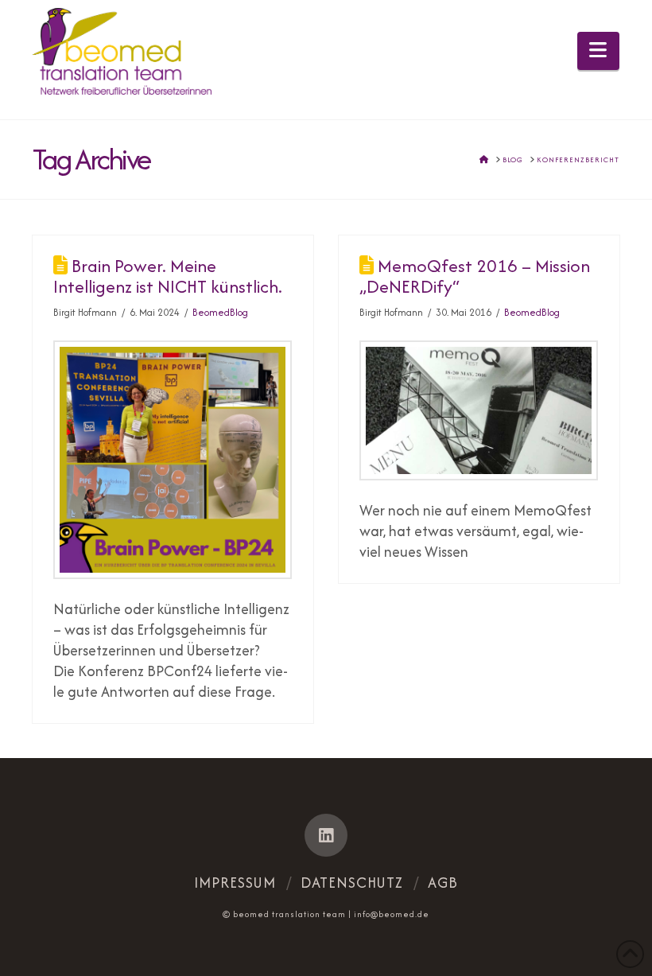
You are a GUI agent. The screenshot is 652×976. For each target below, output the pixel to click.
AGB (443, 882)
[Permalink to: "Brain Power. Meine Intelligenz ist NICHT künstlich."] (172, 460)
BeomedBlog (220, 312)
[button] (598, 51)
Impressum (235, 882)
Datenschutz (352, 882)
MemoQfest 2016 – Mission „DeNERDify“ (474, 276)
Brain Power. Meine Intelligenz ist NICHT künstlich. (167, 276)
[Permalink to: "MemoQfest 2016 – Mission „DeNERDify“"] (479, 410)
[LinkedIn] (326, 835)
